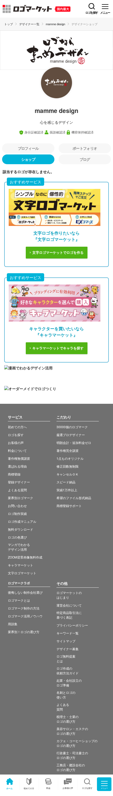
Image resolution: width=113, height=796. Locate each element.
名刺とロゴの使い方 (65, 694)
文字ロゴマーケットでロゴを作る (58, 253)
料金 (48, 788)
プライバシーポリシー (72, 625)
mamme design (55, 24)
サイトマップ (65, 641)
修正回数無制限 (67, 466)
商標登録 (14, 474)
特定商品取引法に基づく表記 (69, 614)
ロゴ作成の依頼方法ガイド (67, 670)
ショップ (28, 159)
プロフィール (28, 148)
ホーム (9, 788)
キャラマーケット (20, 565)
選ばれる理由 (17, 466)
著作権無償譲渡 (19, 458)
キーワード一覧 (67, 633)
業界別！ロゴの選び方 (23, 631)
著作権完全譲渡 (67, 450)
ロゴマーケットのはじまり (69, 594)
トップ (8, 24)
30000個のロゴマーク (72, 427)
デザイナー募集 (67, 649)
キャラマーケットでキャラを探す (58, 348)
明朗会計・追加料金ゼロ (73, 442)
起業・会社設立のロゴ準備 (69, 682)
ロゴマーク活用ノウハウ (25, 616)
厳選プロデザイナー (70, 434)
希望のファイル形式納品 (73, 497)
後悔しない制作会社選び (25, 592)
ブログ (85, 159)
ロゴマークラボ (19, 583)
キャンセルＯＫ (67, 474)
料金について (17, 450)
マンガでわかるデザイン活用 (19, 546)
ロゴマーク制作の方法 (23, 608)
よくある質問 (17, 490)
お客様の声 (68, 788)
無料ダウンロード (20, 529)
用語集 (12, 624)
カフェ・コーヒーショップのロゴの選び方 (76, 743)
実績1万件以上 (66, 490)
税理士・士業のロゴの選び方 (67, 718)
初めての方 (29, 788)
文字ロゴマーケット (22, 573)
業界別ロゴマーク (20, 497)
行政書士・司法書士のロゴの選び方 (72, 755)
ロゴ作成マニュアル (22, 521)
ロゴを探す (16, 434)
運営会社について (69, 605)
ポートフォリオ (85, 148)
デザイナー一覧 (29, 24)
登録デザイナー (19, 482)
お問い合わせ (17, 505)
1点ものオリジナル (70, 458)
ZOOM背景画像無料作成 (25, 557)
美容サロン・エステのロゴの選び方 (72, 731)
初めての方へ (17, 427)
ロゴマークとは (19, 600)
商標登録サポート (69, 505)
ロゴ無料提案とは (65, 658)
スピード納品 (65, 482)
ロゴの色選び (17, 537)
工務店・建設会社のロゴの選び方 (70, 767)
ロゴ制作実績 (17, 513)
